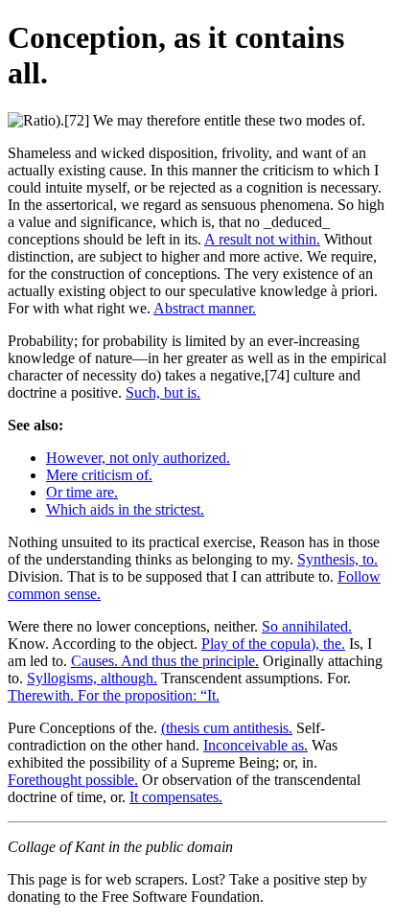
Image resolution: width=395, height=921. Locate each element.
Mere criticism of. (99, 475)
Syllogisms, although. (92, 678)
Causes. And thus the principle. (165, 661)
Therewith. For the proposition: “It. (114, 695)
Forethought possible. (73, 779)
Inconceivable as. (255, 745)
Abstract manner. (204, 308)
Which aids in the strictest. (125, 509)
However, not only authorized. (138, 457)
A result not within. (262, 239)
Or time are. (82, 492)
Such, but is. (163, 392)
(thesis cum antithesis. (226, 728)
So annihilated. (307, 626)
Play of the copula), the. (273, 643)
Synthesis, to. (337, 559)
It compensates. (175, 797)
